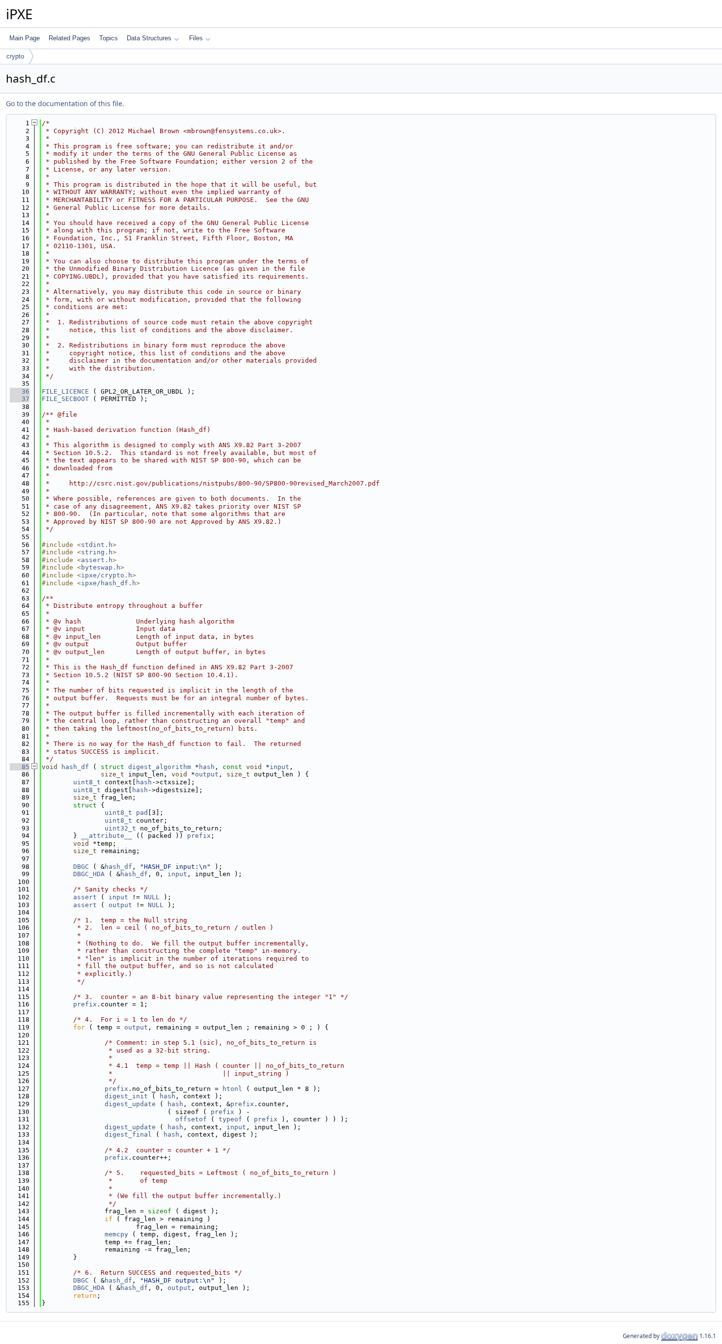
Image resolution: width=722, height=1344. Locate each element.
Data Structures (149, 38)
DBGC (81, 866)
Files (196, 38)
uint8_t (87, 782)
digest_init (126, 1096)
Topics (108, 38)
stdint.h (96, 544)
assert (85, 897)
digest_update (130, 1104)
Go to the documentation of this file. (65, 103)
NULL (152, 897)
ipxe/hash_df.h (108, 583)
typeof (230, 1119)
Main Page (24, 38)
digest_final (128, 1134)
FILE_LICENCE (65, 391)
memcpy (116, 1234)
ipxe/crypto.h (106, 575)
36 (19, 391)
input (279, 767)
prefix (199, 835)
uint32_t (120, 828)
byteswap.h (100, 567)
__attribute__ (106, 835)
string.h (96, 552)
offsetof (191, 1119)
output (207, 774)
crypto (15, 56)
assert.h (96, 560)
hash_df (75, 767)
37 (19, 398)
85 (19, 767)
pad (142, 812)
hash (207, 767)
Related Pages (69, 38)
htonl (232, 1088)
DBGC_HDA (89, 874)
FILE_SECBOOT (65, 398)
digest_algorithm (159, 767)
